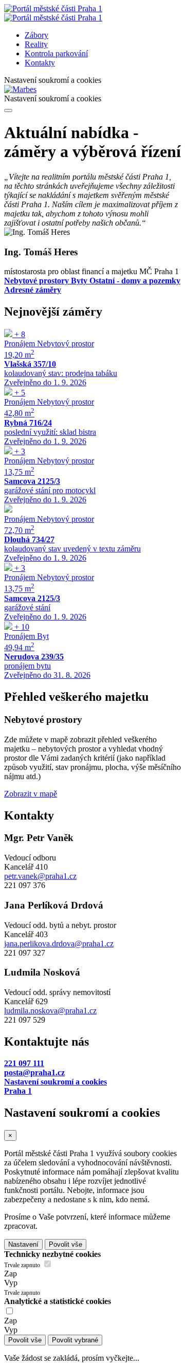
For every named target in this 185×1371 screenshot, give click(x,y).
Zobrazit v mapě (30, 793)
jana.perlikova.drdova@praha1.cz (59, 943)
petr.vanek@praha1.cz (40, 876)
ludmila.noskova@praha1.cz (50, 1010)
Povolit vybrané (75, 1340)
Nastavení (23, 1244)
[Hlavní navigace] (8, 110)
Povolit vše (65, 1244)
